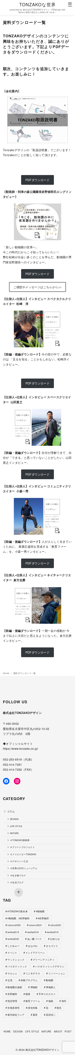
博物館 (34, 987)
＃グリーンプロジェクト (22, 847)
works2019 (52, 932)
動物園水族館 (14, 987)
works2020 (13, 939)
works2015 (13, 932)
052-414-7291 (12, 764)
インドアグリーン (35, 952)
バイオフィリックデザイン (49, 966)
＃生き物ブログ (18, 875)
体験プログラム (29, 980)
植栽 (50, 1001)
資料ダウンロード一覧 (24, 673)
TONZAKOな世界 (37, 4)
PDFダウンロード (37, 383)
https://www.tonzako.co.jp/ (20, 748)
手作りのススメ (47, 994)
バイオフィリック (17, 966)
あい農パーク (34, 939)
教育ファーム (32, 1001)
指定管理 (12, 1001)
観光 (59, 1007)
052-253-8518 (12, 759)
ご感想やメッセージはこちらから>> (37, 287)
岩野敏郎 (12, 994)
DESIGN (14, 819)
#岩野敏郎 (43, 918)
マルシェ (12, 973)
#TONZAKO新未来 (17, 911)
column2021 (35, 925)
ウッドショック (15, 959)
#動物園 (40, 911)
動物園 (49, 980)
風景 (35, 1014)
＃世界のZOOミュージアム (23, 868)
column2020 (14, 925)
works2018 (33, 932)
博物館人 (51, 987)
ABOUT (58, 1031)
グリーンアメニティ (44, 959)
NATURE (14, 833)
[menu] (70, 4)
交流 (9, 980)
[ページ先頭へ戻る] (18, 892)
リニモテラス (32, 973)
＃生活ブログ (16, 882)
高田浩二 (51, 1014)
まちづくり (52, 946)
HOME (7, 1031)
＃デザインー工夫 (19, 861)
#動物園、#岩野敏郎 (18, 918)
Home (6, 673)
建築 (27, 994)
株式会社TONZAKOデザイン (42, 1050)
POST (68, 1031)
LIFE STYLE (16, 826)
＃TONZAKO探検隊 (19, 840)
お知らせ (55, 939)
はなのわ (33, 946)
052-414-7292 (12, 769)
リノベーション (56, 973)
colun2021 (56, 925)
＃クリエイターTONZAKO (23, 854)
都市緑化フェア (15, 1014)
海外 (64, 1001)
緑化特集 (33, 1007)
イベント (12, 952)
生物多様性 (13, 1007)
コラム (11, 811)
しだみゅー (13, 946)
